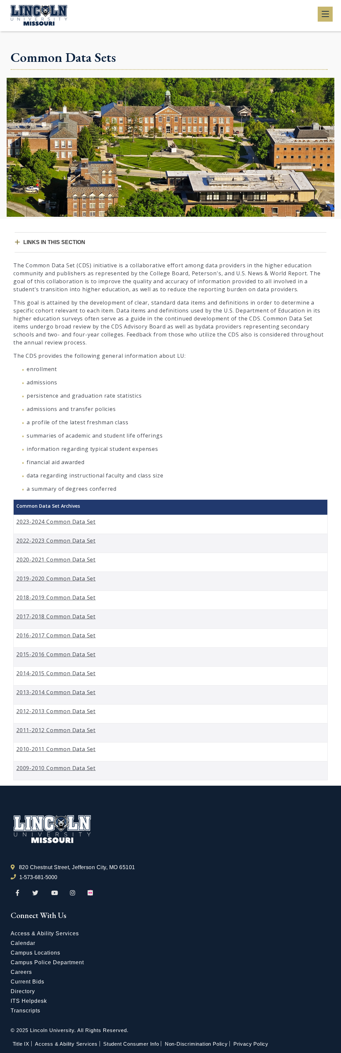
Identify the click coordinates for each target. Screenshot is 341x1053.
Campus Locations (35, 953)
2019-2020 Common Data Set (56, 578)
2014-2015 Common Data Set (56, 673)
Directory (23, 991)
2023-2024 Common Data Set (56, 521)
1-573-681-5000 (38, 877)
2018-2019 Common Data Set (56, 597)
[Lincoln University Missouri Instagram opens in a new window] (73, 893)
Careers (21, 972)
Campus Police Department (47, 962)
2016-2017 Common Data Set (56, 635)
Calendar (23, 943)
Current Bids (27, 982)
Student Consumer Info (131, 1044)
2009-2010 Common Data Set (56, 768)
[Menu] (325, 14)
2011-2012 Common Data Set (56, 730)
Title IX (21, 1044)
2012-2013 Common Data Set (56, 711)
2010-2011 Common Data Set (56, 749)
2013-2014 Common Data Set (56, 692)
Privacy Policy (250, 1044)
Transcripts (25, 1010)
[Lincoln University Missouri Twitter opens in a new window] (35, 893)
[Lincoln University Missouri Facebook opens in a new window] (17, 893)
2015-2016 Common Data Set (56, 654)
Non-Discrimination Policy (196, 1044)
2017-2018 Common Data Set (56, 616)
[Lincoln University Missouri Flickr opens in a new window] (90, 893)
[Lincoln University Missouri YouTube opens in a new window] (54, 893)
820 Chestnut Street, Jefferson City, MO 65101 (77, 867)
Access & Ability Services (45, 933)
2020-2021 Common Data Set (56, 559)
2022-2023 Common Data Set (56, 540)
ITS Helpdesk (29, 1001)
